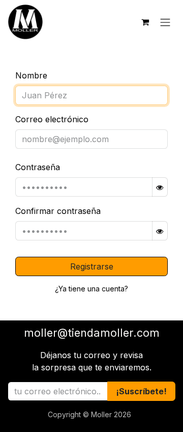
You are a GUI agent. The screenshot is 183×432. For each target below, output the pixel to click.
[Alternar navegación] (165, 22)
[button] (141, 391)
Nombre (31, 75)
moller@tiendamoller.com (92, 332)
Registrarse (91, 266)
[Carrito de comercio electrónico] (145, 22)
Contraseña (37, 167)
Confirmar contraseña (58, 211)
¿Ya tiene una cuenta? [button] (91, 288)
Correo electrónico (51, 119)
